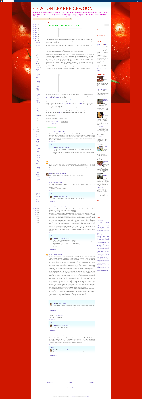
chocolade (99, 229)
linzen (101, 248)
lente (98, 248)
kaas (98, 244)
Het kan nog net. (37, 107)
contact (49, 18)
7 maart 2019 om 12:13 (59, 335)
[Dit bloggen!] (63, 122)
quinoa (98, 254)
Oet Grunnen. (101, 136)
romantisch (99, 256)
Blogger (87, 396)
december (38, 42)
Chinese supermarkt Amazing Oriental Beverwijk (38, 93)
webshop (61, 112)
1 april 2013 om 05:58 (57, 254)
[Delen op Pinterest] (67, 122)
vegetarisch (99, 266)
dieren (102, 230)
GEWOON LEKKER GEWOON (62, 8)
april (37, 63)
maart (37, 65)
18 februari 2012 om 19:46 (58, 162)
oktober (38, 48)
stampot (98, 258)
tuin (98, 260)
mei (37, 61)
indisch (107, 241)
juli (37, 57)
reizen (101, 254)
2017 (36, 30)
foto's (107, 235)
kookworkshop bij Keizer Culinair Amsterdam (38, 82)
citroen (107, 229)
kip (102, 245)
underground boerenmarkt (104, 260)
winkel (56, 123)
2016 (36, 32)
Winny (50, 162)
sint (108, 256)
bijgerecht (107, 224)
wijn (98, 270)
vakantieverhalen (101, 263)
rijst (108, 254)
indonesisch (51, 123)
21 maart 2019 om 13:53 (63, 350)
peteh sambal (79, 103)
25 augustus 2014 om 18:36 (59, 315)
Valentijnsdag (99, 264)
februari (38, 67)
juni (37, 59)
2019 (36, 26)
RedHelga (73, 396)
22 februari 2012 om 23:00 (63, 196)
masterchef (107, 250)
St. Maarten (106, 257)
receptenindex (56, 18)
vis (108, 267)
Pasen (98, 253)
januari (37, 115)
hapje (103, 239)
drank (105, 230)
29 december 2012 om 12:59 (60, 207)
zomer (101, 272)
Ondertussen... (105, 113)
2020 (36, 24)
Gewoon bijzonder (105, 174)
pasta (101, 253)
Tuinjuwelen (100, 126)
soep (98, 257)
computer (99, 230)
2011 (36, 118)
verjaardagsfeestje (101, 267)
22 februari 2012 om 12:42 (56, 182)
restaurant (105, 254)
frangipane (99, 236)
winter (103, 270)
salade (103, 256)
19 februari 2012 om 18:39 (60, 173)
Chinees (107, 227)
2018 (36, 28)
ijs (100, 241)
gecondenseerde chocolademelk (52, 97)
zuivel (104, 272)
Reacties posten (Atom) (73, 387)
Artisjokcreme (101, 187)
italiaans (104, 242)
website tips (106, 269)
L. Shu (50, 254)
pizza (104, 253)
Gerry (54, 147)
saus (106, 256)
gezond (99, 238)
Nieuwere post (50, 382)
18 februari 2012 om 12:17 (63, 147)
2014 (36, 36)
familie (107, 233)
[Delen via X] (64, 122)
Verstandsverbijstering (38, 112)
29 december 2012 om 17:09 (64, 238)
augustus (38, 54)
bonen (98, 225)
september (38, 50)
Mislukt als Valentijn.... (38, 102)
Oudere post (91, 382)
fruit (107, 236)
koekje (101, 247)
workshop (107, 270)
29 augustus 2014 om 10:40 (64, 325)
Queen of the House (105, 100)
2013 (36, 38)
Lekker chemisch (105, 77)
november (38, 45)
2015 (36, 34)
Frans (104, 236)
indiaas (103, 241)
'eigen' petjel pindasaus (66, 103)
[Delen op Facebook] (66, 122)
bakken (106, 222)
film (104, 235)
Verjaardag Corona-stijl (103, 89)
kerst (108, 244)
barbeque (99, 224)
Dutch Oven (99, 231)
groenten (99, 239)
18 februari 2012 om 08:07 (59, 131)
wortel (98, 272)
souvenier (101, 257)
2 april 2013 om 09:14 (62, 303)
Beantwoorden (52, 141)
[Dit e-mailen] (61, 122)
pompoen (107, 253)
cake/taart (100, 227)
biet (103, 224)
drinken (107, 230)
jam (108, 242)
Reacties (52, 144)
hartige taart (106, 239)
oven (108, 251)
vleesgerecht (99, 269)
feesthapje (99, 235)
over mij (43, 18)
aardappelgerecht (100, 220)
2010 (36, 120)
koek (98, 247)
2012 (36, 40)
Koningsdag (107, 247)
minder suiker (100, 251)
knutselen (106, 245)
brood (107, 225)
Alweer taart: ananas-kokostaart (38, 72)
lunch (103, 248)
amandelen (99, 222)
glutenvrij (107, 238)
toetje (103, 258)
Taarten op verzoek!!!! (66, 18)
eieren (98, 233)
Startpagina (37, 18)
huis (98, 241)
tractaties (107, 258)
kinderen (99, 245)
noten (105, 251)
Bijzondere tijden (105, 162)
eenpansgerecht (105, 232)
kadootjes (103, 244)
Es (49, 182)
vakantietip (99, 261)
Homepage (71, 382)
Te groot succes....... (105, 147)
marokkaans (99, 250)
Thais (101, 258)
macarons (107, 248)
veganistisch (106, 264)
